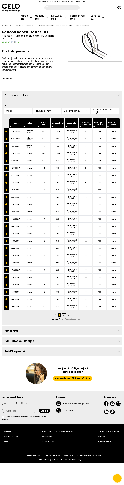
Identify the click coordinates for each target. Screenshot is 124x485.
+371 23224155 (69, 410)
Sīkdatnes (56, 455)
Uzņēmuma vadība (104, 441)
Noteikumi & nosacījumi (92, 455)
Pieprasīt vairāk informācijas (72, 378)
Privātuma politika (19, 417)
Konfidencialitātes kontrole (72, 455)
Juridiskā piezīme (29, 455)
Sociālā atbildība (48, 441)
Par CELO (8, 431)
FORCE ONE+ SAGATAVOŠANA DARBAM (57, 431)
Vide (6, 441)
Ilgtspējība (101, 436)
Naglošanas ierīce (11, 436)
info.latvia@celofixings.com (75, 403)
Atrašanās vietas (48, 436)
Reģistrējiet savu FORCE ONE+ (108, 431)
